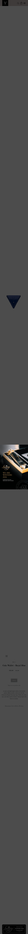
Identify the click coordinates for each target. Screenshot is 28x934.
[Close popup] (24, 448)
